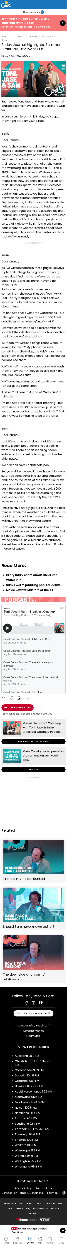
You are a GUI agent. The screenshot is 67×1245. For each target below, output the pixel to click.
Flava (60, 1203)
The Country (33, 1213)
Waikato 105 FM (25, 1145)
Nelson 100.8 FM (26, 1108)
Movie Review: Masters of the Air (29, 590)
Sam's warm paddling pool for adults (33, 585)
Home (4, 36)
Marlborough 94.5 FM (29, 1102)
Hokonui (55, 1208)
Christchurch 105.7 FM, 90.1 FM (33, 1063)
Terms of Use (44, 1188)
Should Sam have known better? (33, 908)
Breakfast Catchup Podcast (33, 731)
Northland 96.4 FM (27, 1113)
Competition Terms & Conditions (22, 1193)
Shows (19, 36)
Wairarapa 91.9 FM (27, 1150)
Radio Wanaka (40, 1208)
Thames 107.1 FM (26, 1140)
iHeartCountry (23, 1208)
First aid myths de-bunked (33, 860)
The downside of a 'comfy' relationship (33, 958)
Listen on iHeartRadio (33, 1230)
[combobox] (27, 698)
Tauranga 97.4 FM (27, 1134)
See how (33, 759)
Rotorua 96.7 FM (26, 1118)
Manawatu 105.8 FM (28, 1097)
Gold (10, 1208)
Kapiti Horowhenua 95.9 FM (33, 1091)
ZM (20, 1203)
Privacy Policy (23, 1188)
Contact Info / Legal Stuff (34, 1025)
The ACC (40, 1203)
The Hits (29, 1203)
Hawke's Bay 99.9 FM (29, 1086)
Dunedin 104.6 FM (27, 1075)
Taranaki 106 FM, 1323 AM (32, 1129)
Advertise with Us (33, 1031)
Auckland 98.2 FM (27, 1056)
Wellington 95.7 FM (28, 1161)
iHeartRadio (33, 1036)
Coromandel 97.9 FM (29, 1070)
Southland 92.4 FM (27, 1124)
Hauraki (51, 1203)
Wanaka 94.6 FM (26, 1156)
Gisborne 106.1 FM (27, 1081)
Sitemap (52, 1193)
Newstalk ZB (10, 1203)
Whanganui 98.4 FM (28, 1166)
